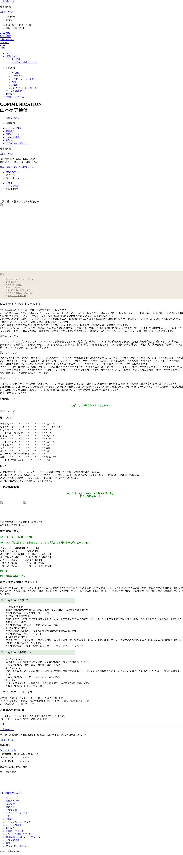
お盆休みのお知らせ (17, 295)
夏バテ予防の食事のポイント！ (22, 290)
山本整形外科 (7, 1)
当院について (12, 118)
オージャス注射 (14, 128)
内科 (13, 82)
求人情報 (16, 59)
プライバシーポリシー (17, 143)
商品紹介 (10, 131)
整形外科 (16, 73)
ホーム (9, 798)
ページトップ (12, 178)
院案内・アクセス (15, 134)
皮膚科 (14, 85)
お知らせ (10, 140)
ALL (2, 724)
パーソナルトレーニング (24, 88)
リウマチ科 (17, 76)
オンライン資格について (24, 62)
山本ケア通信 (12, 137)
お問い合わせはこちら (11, 792)
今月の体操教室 (15, 285)
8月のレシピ (13, 282)
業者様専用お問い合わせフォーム (23, 837)
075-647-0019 (6, 12)
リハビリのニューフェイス (20, 293)
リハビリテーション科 (22, 79)
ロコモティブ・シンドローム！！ (23, 279)
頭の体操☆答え (15, 287)
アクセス (10, 175)
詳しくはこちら (8, 750)
